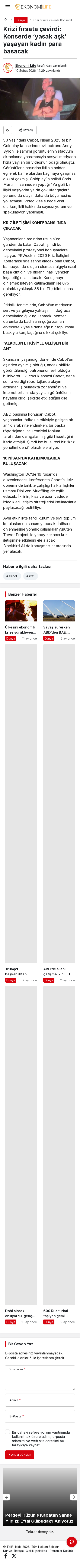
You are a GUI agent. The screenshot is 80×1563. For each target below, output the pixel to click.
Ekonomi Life (25, 65)
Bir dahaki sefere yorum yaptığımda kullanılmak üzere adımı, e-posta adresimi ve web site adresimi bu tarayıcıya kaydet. (41, 1438)
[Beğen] (7, 130)
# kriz (30, 576)
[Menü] (7, 7)
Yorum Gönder (20, 1454)
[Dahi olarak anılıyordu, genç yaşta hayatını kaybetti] (21, 1155)
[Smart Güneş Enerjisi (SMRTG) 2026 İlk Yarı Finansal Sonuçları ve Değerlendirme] (40, 1497)
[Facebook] (5, 1556)
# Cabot (11, 576)
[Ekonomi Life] (32, 6)
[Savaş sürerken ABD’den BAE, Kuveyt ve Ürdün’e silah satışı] (59, 620)
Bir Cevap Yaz (20, 1344)
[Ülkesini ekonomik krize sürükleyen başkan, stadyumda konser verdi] (21, 620)
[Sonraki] (73, 1497)
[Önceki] (6, 1497)
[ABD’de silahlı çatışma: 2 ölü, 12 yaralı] (59, 813)
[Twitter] (14, 1556)
